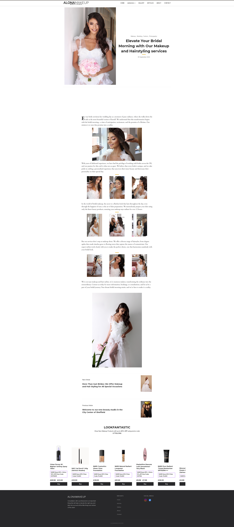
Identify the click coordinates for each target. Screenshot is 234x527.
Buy (58, 484)
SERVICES (130, 3)
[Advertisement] (117, 102)
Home (118, 499)
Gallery (119, 507)
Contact (119, 514)
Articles (119, 503)
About (118, 510)
